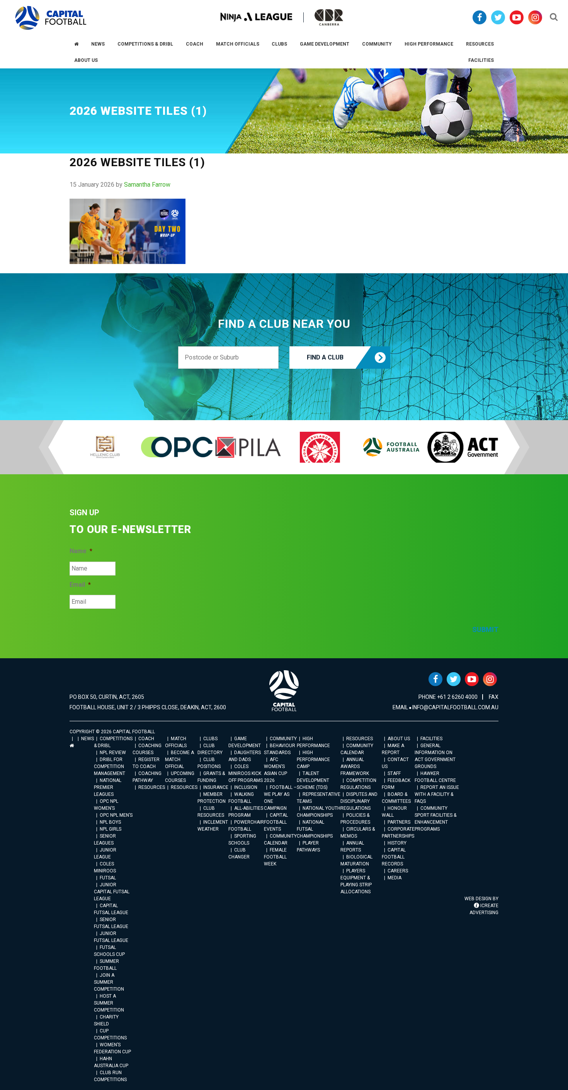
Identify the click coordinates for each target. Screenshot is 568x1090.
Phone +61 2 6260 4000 (448, 697)
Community (283, 738)
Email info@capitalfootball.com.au (445, 707)
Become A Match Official (179, 759)
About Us (399, 738)
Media (394, 878)
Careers (398, 871)
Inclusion (245, 787)
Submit (485, 629)
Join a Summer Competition (109, 982)
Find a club (325, 357)
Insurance (215, 787)
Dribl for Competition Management (109, 766)
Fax (493, 697)
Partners (399, 822)
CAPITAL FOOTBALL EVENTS (276, 822)
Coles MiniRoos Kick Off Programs (245, 773)
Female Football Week (275, 857)
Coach (146, 738)
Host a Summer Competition (109, 1003)
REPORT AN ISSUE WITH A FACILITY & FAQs (437, 794)
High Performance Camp (313, 759)
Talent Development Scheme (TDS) (313, 780)
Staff (394, 773)
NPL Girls (110, 829)
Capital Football (51, 18)
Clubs (210, 738)
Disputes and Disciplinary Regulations (359, 801)
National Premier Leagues (107, 787)
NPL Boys (110, 822)
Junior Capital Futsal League (111, 891)
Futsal (108, 878)
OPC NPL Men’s (116, 815)
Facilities (431, 738)
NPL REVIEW (113, 752)
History (397, 843)
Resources (151, 787)
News (87, 738)
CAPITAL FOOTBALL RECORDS (394, 857)
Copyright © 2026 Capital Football (112, 731)
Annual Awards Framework (354, 766)
